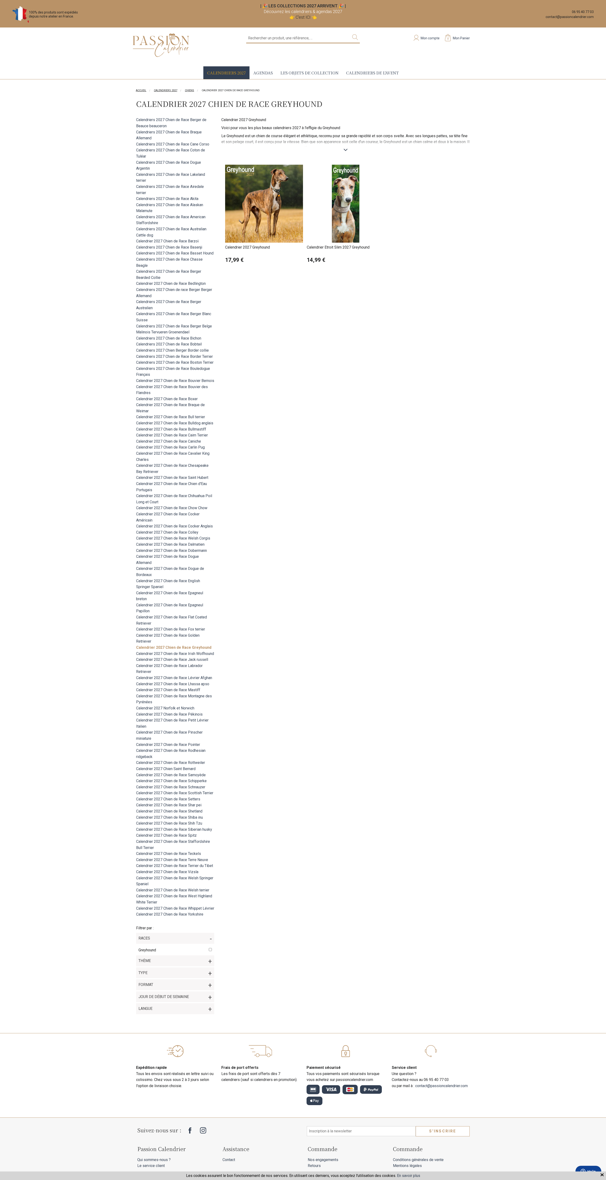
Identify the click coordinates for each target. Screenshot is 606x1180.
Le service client (151, 1165)
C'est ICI (303, 17)
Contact (229, 1159)
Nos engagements (323, 1159)
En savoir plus (408, 1175)
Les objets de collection (309, 73)
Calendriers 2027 (226, 73)
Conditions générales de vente (418, 1159)
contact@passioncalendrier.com (570, 17)
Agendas (263, 73)
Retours (314, 1165)
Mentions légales (407, 1165)
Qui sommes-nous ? (154, 1159)
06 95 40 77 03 (583, 12)
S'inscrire (442, 1131)
